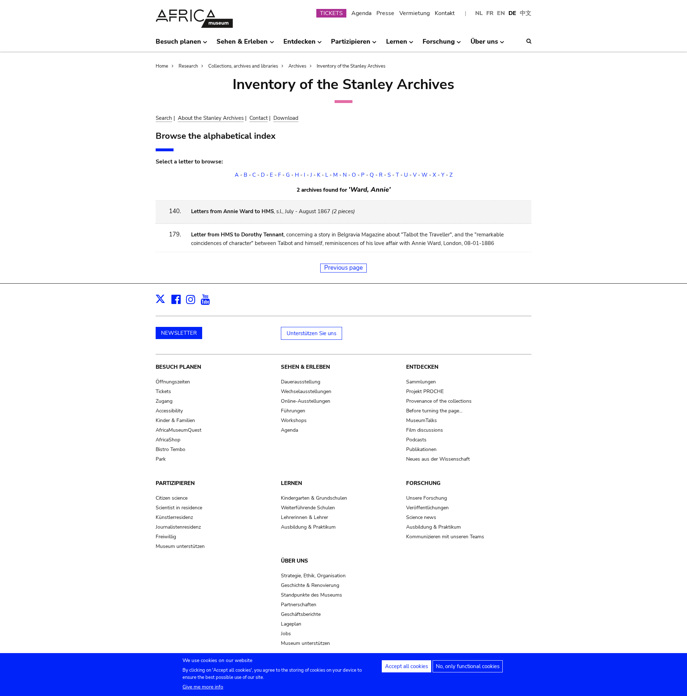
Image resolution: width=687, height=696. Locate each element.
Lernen (291, 483)
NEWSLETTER (179, 333)
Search (164, 118)
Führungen (293, 410)
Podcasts (416, 439)
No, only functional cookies (468, 666)
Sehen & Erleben (305, 367)
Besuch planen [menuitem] (178, 44)
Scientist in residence (179, 507)
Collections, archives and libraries (243, 66)
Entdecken (422, 367)
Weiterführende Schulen (308, 507)
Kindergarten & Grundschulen (314, 498)
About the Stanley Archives (211, 118)
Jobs (286, 633)
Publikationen (421, 449)
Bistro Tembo (170, 449)
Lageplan (291, 624)
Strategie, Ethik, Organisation (313, 575)
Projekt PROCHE (425, 391)
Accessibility (169, 410)
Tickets (163, 391)
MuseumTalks (421, 420)
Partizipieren (175, 483)
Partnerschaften (298, 604)
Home (162, 66)
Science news (421, 517)
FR (489, 13)
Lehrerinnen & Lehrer (304, 517)
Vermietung (414, 13)
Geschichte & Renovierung (310, 585)
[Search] (528, 41)
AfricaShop (168, 439)
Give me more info (202, 687)
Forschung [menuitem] (439, 44)
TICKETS (331, 13)
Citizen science (171, 498)
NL (479, 13)
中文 (525, 13)
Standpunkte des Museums (311, 595)
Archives (297, 66)
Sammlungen (421, 381)
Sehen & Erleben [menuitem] (242, 44)
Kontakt (445, 13)
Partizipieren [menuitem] (350, 44)
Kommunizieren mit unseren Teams (445, 536)
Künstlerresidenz (174, 517)
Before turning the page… (434, 410)
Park (161, 459)
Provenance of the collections (439, 401)
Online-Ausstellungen (305, 401)
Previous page (343, 268)
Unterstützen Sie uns (311, 333)
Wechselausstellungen (306, 391)
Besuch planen (178, 367)
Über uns (294, 560)
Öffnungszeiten (173, 381)
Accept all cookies (406, 666)
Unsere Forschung (426, 498)
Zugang (164, 401)
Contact (258, 118)
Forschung (423, 483)
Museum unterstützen (180, 546)
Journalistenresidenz (178, 527)
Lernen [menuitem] (396, 44)
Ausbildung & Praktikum (308, 527)
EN (501, 13)
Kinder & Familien (175, 420)
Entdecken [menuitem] (299, 44)
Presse (385, 13)
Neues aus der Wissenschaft (438, 459)
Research (188, 66)
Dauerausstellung (300, 381)
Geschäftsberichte (301, 614)
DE (512, 13)
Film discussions (424, 430)
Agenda (361, 13)
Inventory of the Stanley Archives (351, 66)
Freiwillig (166, 536)
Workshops (294, 420)
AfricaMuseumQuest (178, 430)
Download (285, 118)
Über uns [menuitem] (484, 44)
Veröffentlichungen (427, 507)
